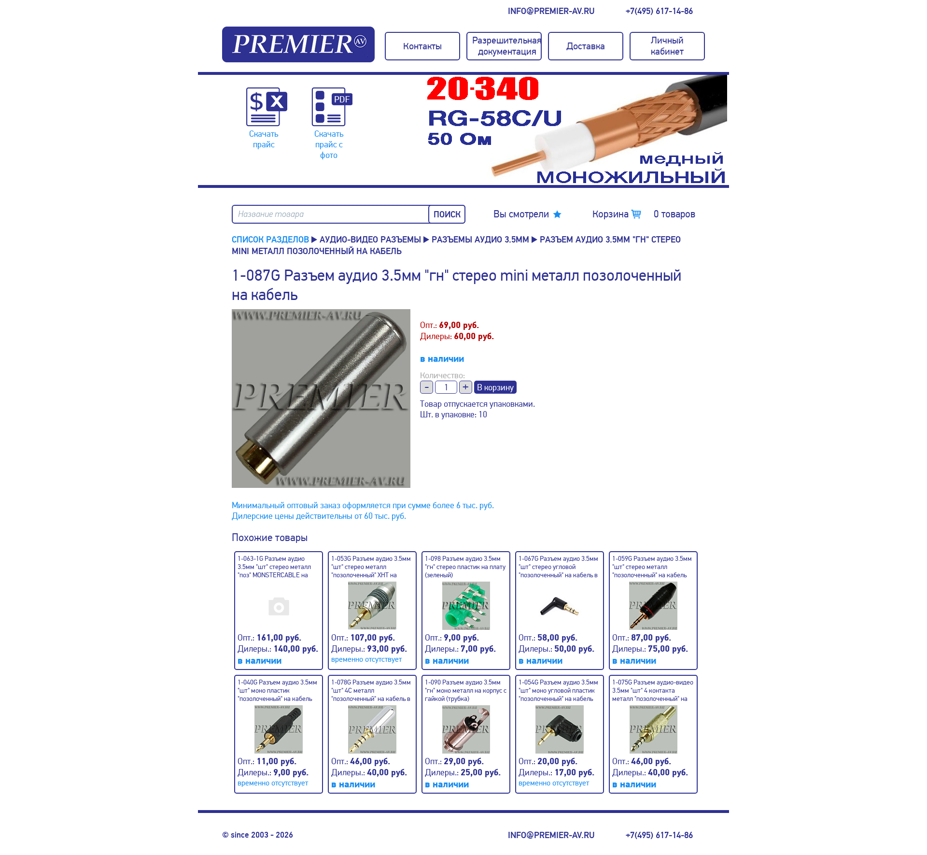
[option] (579, 130)
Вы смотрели (521, 214)
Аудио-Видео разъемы (370, 239)
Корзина (643, 214)
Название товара (271, 214)
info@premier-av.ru (551, 11)
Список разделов (270, 239)
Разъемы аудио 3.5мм (480, 239)
